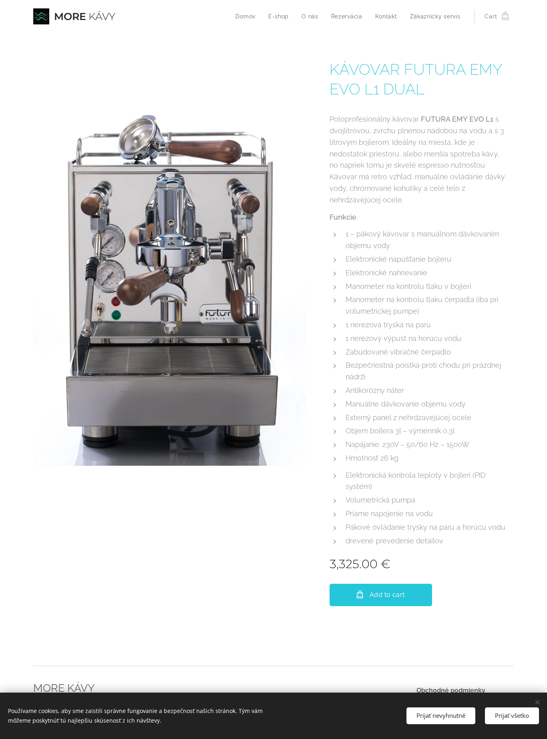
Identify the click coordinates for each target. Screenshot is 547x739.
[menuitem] (247, 16)
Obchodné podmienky (450, 690)
